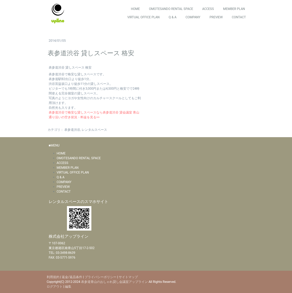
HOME (135, 9)
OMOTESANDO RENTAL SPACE (171, 9)
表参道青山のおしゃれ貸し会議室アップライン (114, 282)
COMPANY (193, 17)
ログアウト (55, 286)
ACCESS (208, 9)
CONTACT (239, 17)
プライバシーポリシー (100, 277)
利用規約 (53, 277)
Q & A (172, 17)
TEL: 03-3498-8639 (62, 253)
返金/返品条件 (72, 277)
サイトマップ (128, 277)
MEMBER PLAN (234, 9)
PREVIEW (216, 17)
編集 (68, 286)
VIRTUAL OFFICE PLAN (143, 17)
